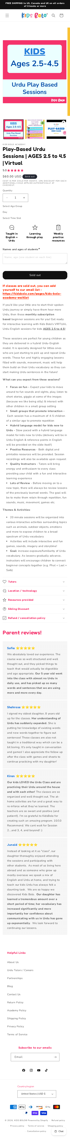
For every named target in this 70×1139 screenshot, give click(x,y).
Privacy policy (17, 1126)
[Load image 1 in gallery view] (13, 129)
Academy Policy (16, 1010)
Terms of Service (17, 1034)
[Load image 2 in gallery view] (35, 129)
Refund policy (58, 1120)
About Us (13, 962)
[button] (7, 15)
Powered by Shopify (38, 1120)
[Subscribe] (55, 1057)
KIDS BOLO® (20, 1120)
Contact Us (14, 994)
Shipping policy (55, 1126)
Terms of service (36, 1126)
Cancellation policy (36, 1131)
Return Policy (15, 1002)
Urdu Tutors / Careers (20, 970)
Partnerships (15, 978)
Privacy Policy (15, 1026)
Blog (10, 986)
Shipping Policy (16, 1018)
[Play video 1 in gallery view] (56, 129)
